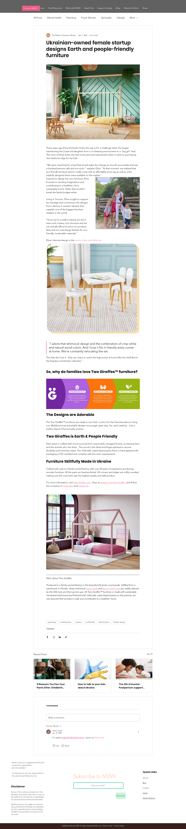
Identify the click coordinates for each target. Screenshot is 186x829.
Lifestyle (121, 17)
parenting (52, 622)
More (132, 17)
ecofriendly (90, 622)
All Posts (38, 17)
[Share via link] (66, 637)
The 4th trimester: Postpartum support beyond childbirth (131, 686)
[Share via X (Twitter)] (53, 637)
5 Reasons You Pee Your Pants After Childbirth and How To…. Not (51, 686)
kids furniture (104, 622)
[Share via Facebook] (47, 637)
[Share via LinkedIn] (60, 637)
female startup (119, 622)
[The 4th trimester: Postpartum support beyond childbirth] (134, 669)
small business (65, 622)
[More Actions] (138, 731)
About (145, 778)
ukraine (78, 622)
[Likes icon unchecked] (54, 745)
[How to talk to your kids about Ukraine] (93, 669)
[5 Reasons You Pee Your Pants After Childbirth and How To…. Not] (52, 669)
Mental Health (54, 17)
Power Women (88, 17)
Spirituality (106, 17)
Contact (146, 788)
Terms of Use (107, 826)
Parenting (71, 17)
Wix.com (98, 826)
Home (145, 793)
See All (149, 654)
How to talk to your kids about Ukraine (91, 686)
